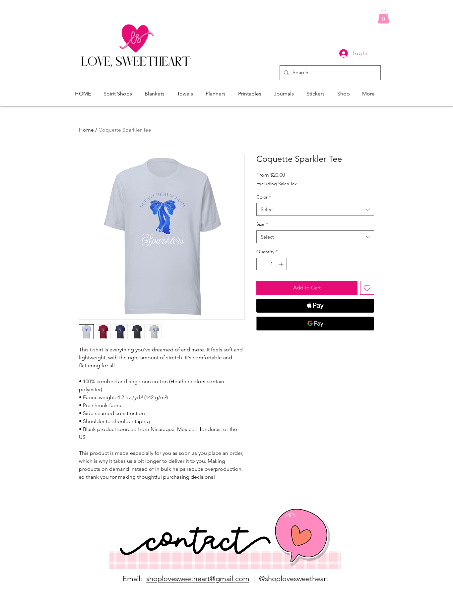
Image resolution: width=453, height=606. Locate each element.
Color (263, 197)
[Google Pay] (315, 324)
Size (262, 224)
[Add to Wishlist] (367, 288)
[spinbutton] (272, 264)
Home (86, 130)
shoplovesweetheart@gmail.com (197, 578)
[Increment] (282, 264)
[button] (383, 17)
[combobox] (315, 209)
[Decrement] (261, 264)
